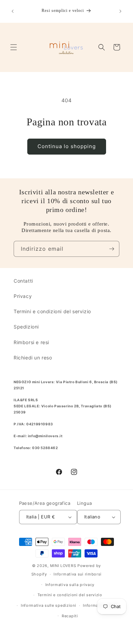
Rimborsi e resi (31, 342)
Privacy (23, 296)
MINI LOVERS (63, 565)
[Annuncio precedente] (12, 11)
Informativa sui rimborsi (78, 574)
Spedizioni (26, 327)
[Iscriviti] (111, 249)
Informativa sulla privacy (70, 584)
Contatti (23, 281)
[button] (13, 47)
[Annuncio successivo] (120, 11)
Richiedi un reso (33, 357)
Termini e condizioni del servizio (52, 311)
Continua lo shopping (67, 146)
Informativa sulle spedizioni (48, 605)
